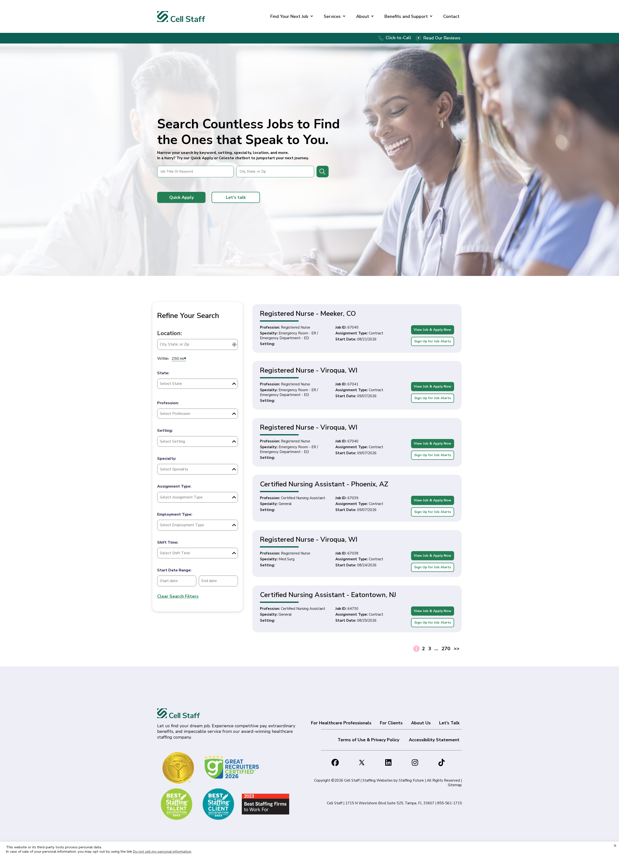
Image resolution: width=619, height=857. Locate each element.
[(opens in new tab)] (232, 767)
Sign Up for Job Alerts (432, 341)
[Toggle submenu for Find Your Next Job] (312, 16)
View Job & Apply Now (432, 329)
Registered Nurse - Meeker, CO (308, 313)
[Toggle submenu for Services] (344, 16)
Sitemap (455, 785)
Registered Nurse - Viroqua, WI (308, 370)
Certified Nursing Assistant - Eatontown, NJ (328, 595)
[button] (181, 197)
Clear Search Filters (178, 596)
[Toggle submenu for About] (372, 16)
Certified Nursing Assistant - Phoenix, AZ (324, 484)
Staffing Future (411, 780)
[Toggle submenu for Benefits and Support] (431, 16)
